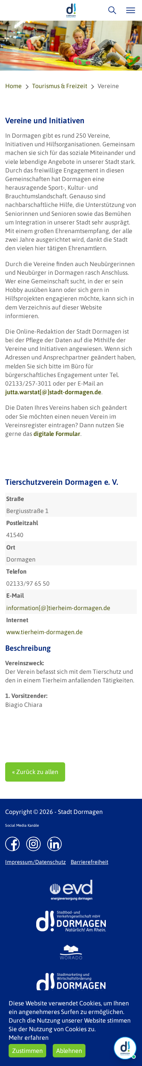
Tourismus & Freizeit (59, 86)
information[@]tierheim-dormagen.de (58, 608)
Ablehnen (69, 1050)
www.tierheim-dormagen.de (44, 632)
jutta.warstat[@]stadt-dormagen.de (53, 392)
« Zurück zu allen (35, 771)
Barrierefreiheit (89, 862)
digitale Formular (56, 433)
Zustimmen (27, 1050)
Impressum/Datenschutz (35, 862)
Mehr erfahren (29, 1037)
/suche (110, 10)
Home (13, 86)
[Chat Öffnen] (125, 1048)
